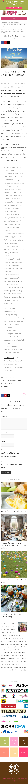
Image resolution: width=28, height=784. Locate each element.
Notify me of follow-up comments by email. (10, 454)
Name (4, 433)
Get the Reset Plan (14, 8)
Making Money (14, 741)
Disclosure (7, 31)
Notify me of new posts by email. (11, 465)
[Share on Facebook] (2, 42)
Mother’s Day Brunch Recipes (14, 511)
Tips (19, 90)
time (15, 144)
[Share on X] (8, 42)
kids (2, 148)
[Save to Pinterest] (5, 42)
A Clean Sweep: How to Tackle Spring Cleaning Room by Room (14, 545)
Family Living (14, 752)
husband (12, 635)
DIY (4, 752)
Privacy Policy (14, 781)
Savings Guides (4, 741)
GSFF (14, 13)
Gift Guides (23, 741)
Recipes (23, 752)
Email (4, 441)
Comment (5, 416)
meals (14, 243)
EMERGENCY (9, 358)
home (20, 281)
